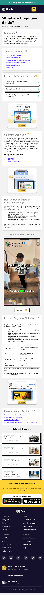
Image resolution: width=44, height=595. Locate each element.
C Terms (25, 26)
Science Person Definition (13, 57)
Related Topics (10, 67)
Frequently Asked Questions (14, 55)
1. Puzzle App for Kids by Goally (14, 415)
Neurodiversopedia (14, 26)
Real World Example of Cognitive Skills (18, 60)
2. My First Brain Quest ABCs (13, 417)
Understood (11, 158)
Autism (32, 520)
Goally (9, 9)
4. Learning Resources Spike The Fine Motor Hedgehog (20, 422)
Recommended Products (13, 65)
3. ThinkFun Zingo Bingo (11, 420)
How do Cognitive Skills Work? (15, 62)
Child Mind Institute (14, 161)
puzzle (31, 213)
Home (4, 26)
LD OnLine (11, 160)
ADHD (27, 520)
